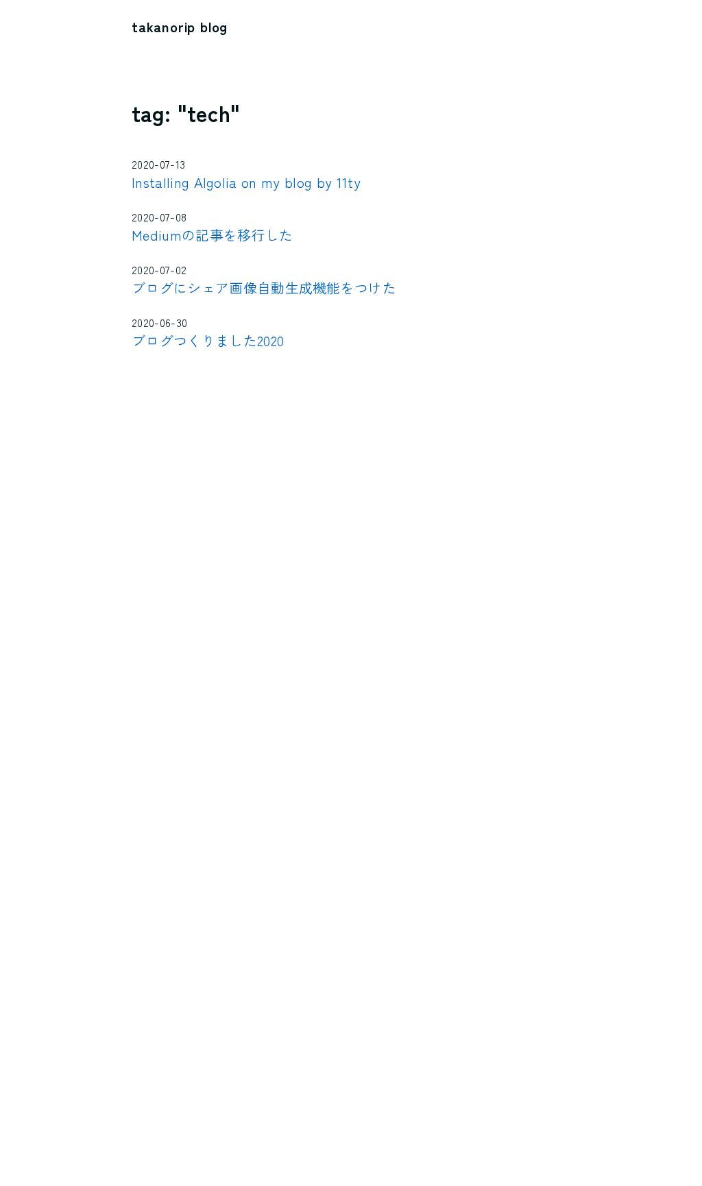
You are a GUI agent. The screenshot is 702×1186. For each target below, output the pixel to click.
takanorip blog (180, 26)
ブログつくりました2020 (208, 340)
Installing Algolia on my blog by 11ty (246, 182)
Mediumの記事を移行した (212, 235)
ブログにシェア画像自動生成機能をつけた (264, 288)
